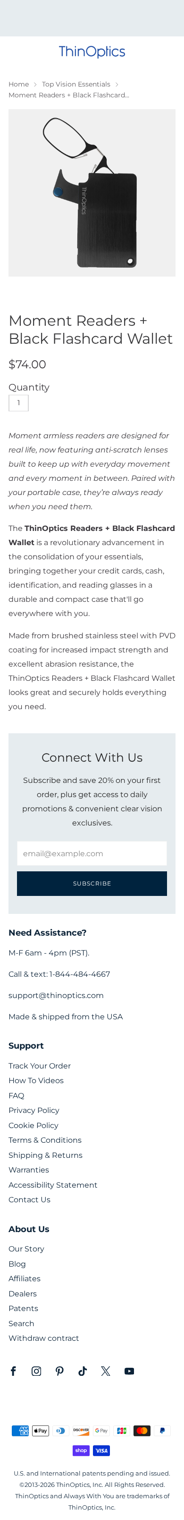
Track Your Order (39, 1065)
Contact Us (29, 1199)
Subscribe (92, 883)
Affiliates (24, 1278)
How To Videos (36, 1080)
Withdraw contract (43, 1338)
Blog (17, 1263)
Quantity (29, 387)
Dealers (22, 1293)
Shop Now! (108, 21)
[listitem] (92, 18)
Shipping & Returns (45, 1155)
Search (21, 1323)
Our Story (26, 1248)
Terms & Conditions (45, 1140)
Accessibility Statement (53, 1185)
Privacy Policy (33, 1110)
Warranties (28, 1169)
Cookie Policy (33, 1125)
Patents (23, 1308)
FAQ (16, 1095)
